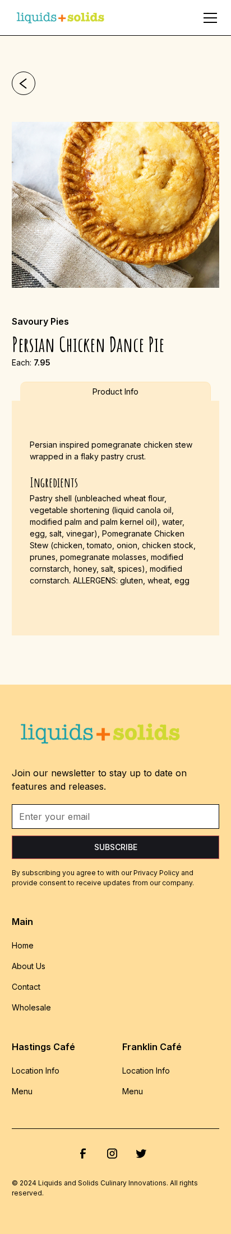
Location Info (35, 1070)
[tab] (115, 391)
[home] (61, 18)
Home (23, 945)
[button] (208, 17)
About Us (28, 966)
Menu (22, 1091)
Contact (26, 986)
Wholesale (31, 1007)
